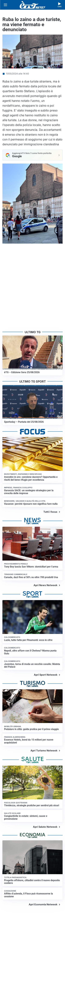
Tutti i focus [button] (50, 511)
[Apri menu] (5, 5)
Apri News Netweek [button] (45, 585)
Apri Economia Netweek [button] (43, 904)
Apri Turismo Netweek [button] (44, 750)
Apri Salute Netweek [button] (45, 826)
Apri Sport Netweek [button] (45, 674)
